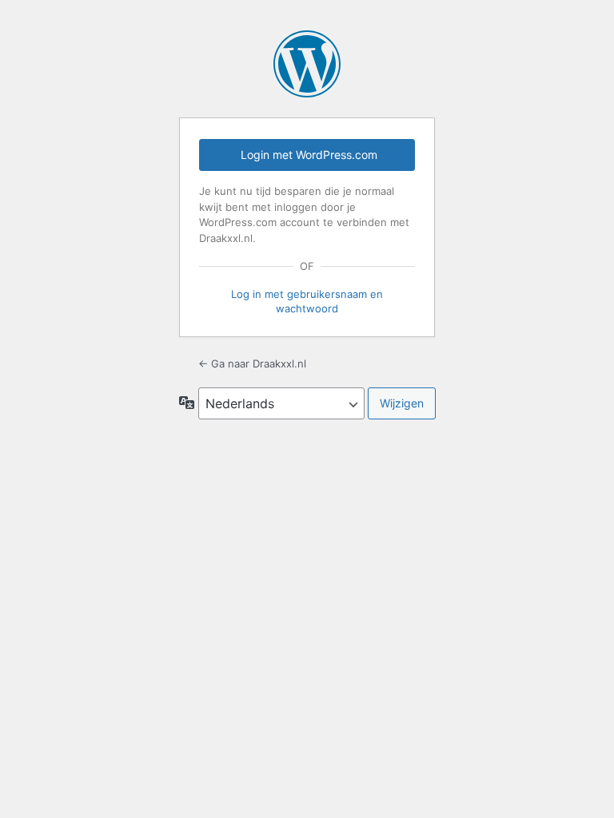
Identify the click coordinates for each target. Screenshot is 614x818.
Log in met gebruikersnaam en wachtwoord (307, 301)
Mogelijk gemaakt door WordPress (307, 63)
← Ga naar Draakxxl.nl (252, 363)
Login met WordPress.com (309, 154)
